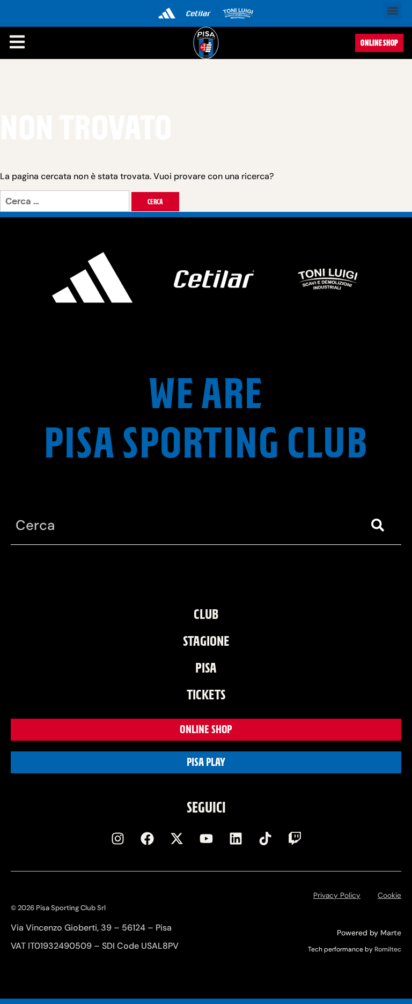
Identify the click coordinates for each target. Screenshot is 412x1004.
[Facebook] (147, 838)
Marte (390, 932)
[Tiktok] (265, 838)
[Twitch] (294, 838)
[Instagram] (117, 838)
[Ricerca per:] (65, 201)
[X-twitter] (176, 838)
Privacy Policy (336, 895)
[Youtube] (206, 838)
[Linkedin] (235, 838)
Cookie (389, 895)
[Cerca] (379, 525)
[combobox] (184, 525)
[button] (392, 11)
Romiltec (387, 949)
